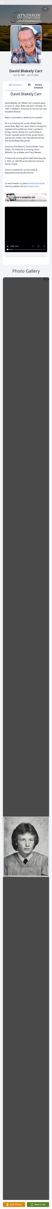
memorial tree (35, 183)
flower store (33, 186)
